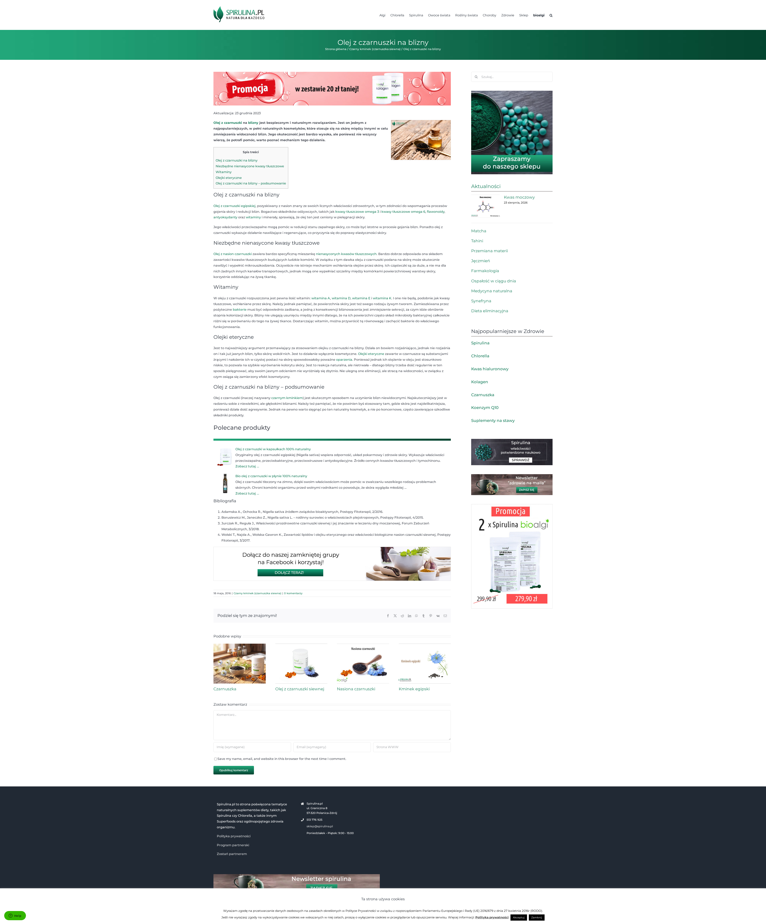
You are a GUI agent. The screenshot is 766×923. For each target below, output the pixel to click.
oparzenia (344, 360)
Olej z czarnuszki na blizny (237, 160)
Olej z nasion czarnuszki (232, 254)
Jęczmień (480, 260)
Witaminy (224, 172)
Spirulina (480, 343)
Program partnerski (233, 845)
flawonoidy (435, 212)
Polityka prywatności (234, 836)
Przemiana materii (489, 250)
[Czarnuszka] (239, 645)
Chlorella (480, 356)
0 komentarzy (293, 593)
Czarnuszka (224, 689)
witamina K (382, 298)
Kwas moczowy (519, 197)
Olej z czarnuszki (227, 123)
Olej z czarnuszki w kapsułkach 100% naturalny (273, 449)
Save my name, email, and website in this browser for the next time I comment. (281, 759)
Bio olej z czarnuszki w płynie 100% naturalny (271, 476)
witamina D (341, 298)
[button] (551, 15)
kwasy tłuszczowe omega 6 (403, 212)
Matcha (478, 231)
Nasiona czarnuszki (356, 689)
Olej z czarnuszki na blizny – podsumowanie (251, 183)
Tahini (477, 240)
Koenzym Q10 (484, 407)
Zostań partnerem (232, 854)
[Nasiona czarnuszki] (363, 645)
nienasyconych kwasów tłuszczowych (346, 254)
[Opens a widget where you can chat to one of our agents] (15, 916)
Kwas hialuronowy (489, 368)
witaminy (253, 217)
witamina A (320, 298)
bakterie (240, 309)
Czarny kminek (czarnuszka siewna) (257, 593)
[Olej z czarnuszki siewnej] (301, 645)
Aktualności (486, 186)
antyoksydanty (225, 217)
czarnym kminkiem (287, 398)
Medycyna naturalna (491, 291)
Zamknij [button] (536, 917)
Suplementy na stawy (493, 420)
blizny (253, 123)
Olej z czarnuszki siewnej (299, 689)
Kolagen (479, 381)
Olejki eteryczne (229, 178)
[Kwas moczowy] (485, 206)
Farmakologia (485, 270)
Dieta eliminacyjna (489, 310)
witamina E (361, 298)
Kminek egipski (414, 689)
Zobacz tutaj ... (247, 466)
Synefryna (481, 300)
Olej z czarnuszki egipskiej (234, 206)
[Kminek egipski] (425, 645)
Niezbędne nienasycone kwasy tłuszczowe (250, 166)
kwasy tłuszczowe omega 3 (357, 212)
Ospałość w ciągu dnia (493, 281)
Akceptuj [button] (519, 917)
